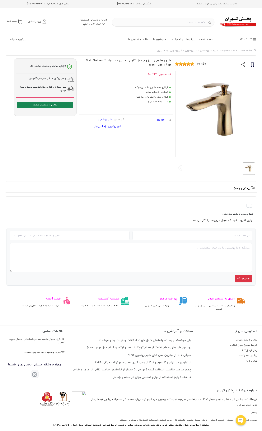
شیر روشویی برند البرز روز (108, 126)
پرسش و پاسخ (242, 188)
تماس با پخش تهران (246, 340)
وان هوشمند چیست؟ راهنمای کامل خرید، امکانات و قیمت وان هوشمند (145, 340)
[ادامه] (254, 412)
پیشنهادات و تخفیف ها (182, 39)
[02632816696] (125, 4)
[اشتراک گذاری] (243, 65)
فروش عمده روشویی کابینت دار (190, 420)
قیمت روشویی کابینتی (221, 420)
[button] (36, 21)
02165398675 (32, 353)
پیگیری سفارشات (17, 39)
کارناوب (65, 425)
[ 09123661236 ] (35, 4)
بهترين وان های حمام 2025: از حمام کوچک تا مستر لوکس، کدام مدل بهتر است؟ (139, 347)
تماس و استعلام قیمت (45, 105)
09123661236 (47, 353)
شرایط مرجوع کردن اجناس (243, 345)
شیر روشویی (105, 119)
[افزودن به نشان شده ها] (252, 65)
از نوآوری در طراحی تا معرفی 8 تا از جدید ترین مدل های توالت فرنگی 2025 (143, 362)
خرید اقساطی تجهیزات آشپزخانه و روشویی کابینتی (145, 420)
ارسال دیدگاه (243, 278)
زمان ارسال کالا (249, 350)
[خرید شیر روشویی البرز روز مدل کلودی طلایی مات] (238, 27)
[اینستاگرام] (35, 374)
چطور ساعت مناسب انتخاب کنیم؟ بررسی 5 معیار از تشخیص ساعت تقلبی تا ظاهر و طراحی (131, 370)
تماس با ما (251, 361)
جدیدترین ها (159, 39)
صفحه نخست (206, 39)
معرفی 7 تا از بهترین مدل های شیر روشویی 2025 (159, 355)
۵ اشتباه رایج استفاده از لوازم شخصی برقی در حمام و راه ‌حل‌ (152, 377)
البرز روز (161, 119)
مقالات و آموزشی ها (138, 39)
